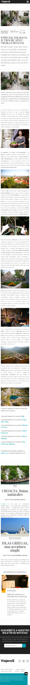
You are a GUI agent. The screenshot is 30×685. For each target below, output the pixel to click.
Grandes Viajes (14, 31)
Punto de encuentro (15, 538)
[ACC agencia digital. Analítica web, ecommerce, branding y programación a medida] (22, 671)
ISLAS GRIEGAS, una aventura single (15, 546)
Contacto (17, 671)
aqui (9, 681)
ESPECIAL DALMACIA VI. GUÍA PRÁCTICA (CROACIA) (17, 595)
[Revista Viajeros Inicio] (6, 1)
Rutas (15, 486)
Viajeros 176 (5, 453)
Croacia (3, 504)
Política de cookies (20, 669)
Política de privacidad (6, 671)
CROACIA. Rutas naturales (15, 492)
